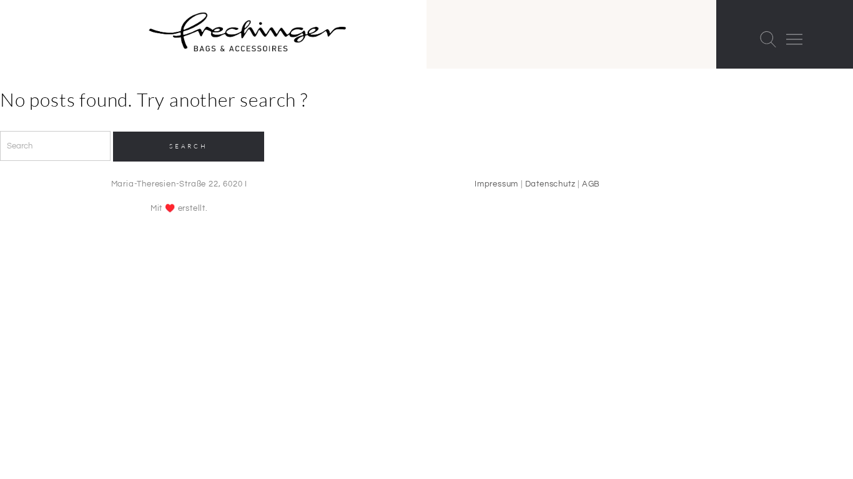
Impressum (496, 184)
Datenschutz (550, 184)
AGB (591, 184)
